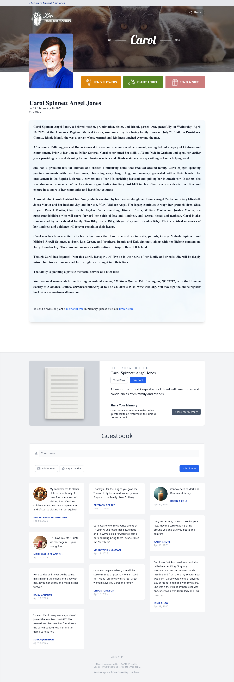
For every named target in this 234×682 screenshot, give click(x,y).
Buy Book (138, 380)
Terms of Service (126, 666)
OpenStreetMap (120, 672)
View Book (119, 380)
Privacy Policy (107, 666)
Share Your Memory (186, 411)
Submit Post (189, 468)
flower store (126, 309)
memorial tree (74, 309)
